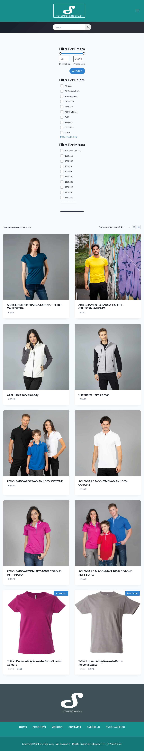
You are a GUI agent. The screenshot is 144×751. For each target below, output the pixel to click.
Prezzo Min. (64, 64)
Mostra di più (68, 137)
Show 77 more (68, 201)
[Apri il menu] (139, 11)
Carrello (93, 727)
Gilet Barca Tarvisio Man (93, 394)
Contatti (74, 727)
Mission (57, 727)
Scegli (10, 494)
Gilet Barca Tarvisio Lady (23, 394)
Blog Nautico (115, 727)
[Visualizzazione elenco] (139, 227)
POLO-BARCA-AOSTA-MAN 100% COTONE (35, 481)
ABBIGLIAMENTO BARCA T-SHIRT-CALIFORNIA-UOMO (100, 306)
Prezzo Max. (79, 64)
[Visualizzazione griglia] (134, 227)
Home (23, 727)
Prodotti (39, 727)
